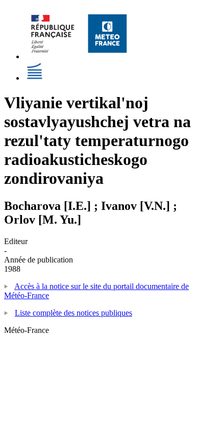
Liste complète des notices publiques (73, 312)
